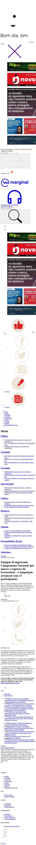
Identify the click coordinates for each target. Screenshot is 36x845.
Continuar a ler (5, 647)
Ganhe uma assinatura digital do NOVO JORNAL (19, 546)
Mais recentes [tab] (8, 695)
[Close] (14, 57)
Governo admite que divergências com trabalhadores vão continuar (17, 737)
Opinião (4, 527)
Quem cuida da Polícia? (8, 747)
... (5, 426)
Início (6, 412)
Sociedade (5, 452)
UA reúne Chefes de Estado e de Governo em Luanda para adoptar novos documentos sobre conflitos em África (19, 733)
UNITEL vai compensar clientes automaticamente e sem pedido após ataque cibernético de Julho (16, 713)
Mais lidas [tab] (7, 694)
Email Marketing (6, 842)
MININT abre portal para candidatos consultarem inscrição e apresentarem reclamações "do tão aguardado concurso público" (19, 700)
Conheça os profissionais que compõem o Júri (17, 548)
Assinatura (6, 552)
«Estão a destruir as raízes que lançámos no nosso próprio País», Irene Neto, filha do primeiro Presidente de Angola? (18, 718)
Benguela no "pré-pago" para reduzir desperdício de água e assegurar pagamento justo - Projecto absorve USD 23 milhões (19, 728)
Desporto (5, 511)
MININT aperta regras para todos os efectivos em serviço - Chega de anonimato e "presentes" (19, 704)
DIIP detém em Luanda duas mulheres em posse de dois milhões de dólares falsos (18, 724)
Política (4, 436)
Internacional (7, 484)
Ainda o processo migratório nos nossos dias (17, 530)
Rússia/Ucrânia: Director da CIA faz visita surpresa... (19, 491)
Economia (5, 468)
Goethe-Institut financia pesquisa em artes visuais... (19, 505)
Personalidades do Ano (11, 541)
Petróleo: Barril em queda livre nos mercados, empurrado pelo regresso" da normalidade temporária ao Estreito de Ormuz (19, 741)
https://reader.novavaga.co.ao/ (10, 683)
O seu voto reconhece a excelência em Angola (17, 545)
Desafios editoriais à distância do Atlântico (16, 507)
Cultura (4, 498)
